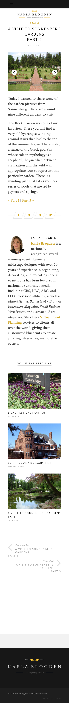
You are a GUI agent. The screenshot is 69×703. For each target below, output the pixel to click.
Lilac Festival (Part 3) (26, 412)
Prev (14, 72)
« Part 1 (13, 200)
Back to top (51, 698)
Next (55, 72)
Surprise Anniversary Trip (30, 462)
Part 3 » (28, 200)
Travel (34, 22)
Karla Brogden (43, 237)
